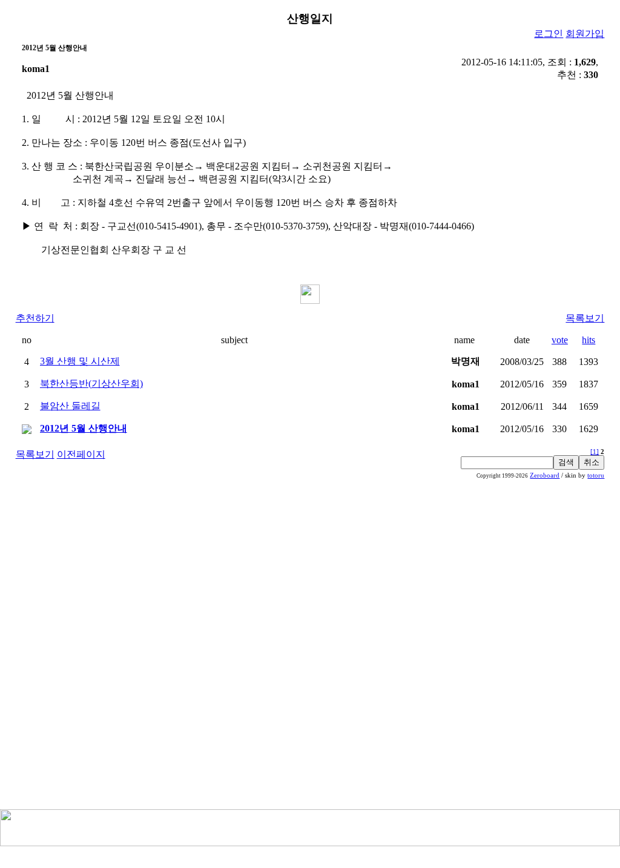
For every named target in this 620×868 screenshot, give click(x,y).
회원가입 (585, 33)
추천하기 (35, 318)
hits (588, 340)
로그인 (548, 33)
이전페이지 (81, 454)
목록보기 (585, 318)
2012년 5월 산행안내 (83, 428)
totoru (595, 475)
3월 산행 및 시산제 (80, 361)
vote (560, 340)
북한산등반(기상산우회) (91, 383)
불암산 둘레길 (70, 406)
